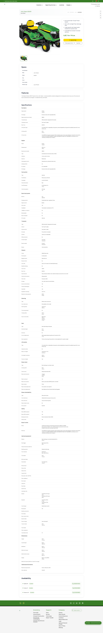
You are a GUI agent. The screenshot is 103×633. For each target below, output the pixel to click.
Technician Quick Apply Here (11, 1)
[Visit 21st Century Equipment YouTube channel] (71, 603)
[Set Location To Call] (20, 603)
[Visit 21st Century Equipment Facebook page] (83, 603)
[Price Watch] (100, 13)
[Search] (98, 1)
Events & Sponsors (63, 616)
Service (48, 614)
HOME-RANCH (72, 12)
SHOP (68, 12)
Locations (61, 5)
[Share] (100, 18)
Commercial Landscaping (36, 618)
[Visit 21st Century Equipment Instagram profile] (80, 603)
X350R (76, 12)
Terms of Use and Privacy (63, 623)
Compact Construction (38, 616)
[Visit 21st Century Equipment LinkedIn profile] (77, 603)
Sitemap (61, 627)
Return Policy (62, 625)
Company (68, 5)
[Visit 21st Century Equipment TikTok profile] (74, 603)
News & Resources (63, 619)
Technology (49, 616)
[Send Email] (24, 603)
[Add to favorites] (100, 11)
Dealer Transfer (49, 617)
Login (60, 621)
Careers (60, 612)
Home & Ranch (36, 614)
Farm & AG (35, 612)
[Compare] (100, 15)
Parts (47, 612)
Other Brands (62, 614)
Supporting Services (50, 5)
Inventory (39, 5)
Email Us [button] (98, 6)
